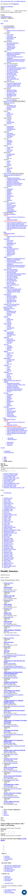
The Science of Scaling (12, 72)
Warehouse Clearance (12, 219)
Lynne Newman (9, 479)
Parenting (9, 155)
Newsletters (10, 438)
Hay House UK (8, 868)
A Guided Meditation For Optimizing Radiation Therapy (13, 701)
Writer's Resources (12, 439)
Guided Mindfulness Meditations (12, 630)
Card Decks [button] (7, 239)
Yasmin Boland (10, 207)
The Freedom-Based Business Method (16, 68)
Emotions (9, 190)
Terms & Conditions (9, 892)
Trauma (9, 163)
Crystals (9, 120)
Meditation (8, 539)
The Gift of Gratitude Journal (14, 83)
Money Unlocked (11, 77)
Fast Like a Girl (11, 45)
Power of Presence (8, 642)
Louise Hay (7, 857)
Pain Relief (8, 546)
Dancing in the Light (9, 595)
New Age (8, 542)
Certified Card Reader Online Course (16, 179)
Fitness (7, 520)
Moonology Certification (13, 182)
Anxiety (9, 161)
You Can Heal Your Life (13, 79)
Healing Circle (7, 613)
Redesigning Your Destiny (13, 178)
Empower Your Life (12, 99)
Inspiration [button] (6, 337)
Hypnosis (8, 528)
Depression (8, 510)
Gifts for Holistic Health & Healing (15, 224)
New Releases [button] (7, 294)
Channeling (10, 141)
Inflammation (10, 127)
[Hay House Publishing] (7, 6)
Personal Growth (11, 134)
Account (3, 447)
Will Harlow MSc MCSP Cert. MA (14, 487)
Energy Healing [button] (8, 323)
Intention (7, 534)
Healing (9, 194)
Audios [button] (5, 257)
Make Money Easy (11, 73)
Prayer (8, 169)
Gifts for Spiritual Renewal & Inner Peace (17, 225)
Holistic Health (10, 527)
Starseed (9, 143)
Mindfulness (9, 541)
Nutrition (8, 545)
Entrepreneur (10, 114)
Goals (7, 523)
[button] (2, 9)
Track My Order (9, 879)
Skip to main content (6, 1)
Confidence (8, 509)
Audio (5, 460)
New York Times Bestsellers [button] (11, 269)
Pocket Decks (10, 38)
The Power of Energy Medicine (14, 183)
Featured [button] (6, 235)
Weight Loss (8, 563)
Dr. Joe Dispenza (11, 203)
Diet (6, 512)
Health (8, 198)
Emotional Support (10, 514)
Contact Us (9, 445)
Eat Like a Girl (10, 76)
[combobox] (8, 11)
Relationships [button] (7, 358)
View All (9, 40)
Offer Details (8, 880)
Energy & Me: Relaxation (10, 767)
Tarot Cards (10, 36)
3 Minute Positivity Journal (13, 86)
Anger (7, 500)
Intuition (9, 191)
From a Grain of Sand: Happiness (13, 776)
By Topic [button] (6, 393)
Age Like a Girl (11, 92)
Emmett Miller (9, 480)
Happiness (8, 525)
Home (5, 457)
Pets (8, 157)
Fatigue (7, 518)
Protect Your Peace (11, 55)
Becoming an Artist (11, 94)
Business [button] (6, 316)
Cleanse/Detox (10, 126)
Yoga (7, 567)
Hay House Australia (10, 869)
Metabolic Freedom (11, 90)
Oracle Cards (10, 34)
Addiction (8, 498)
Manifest (9, 108)
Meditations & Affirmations (13, 54)
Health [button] (5, 330)
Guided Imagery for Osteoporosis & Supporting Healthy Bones (13, 672)
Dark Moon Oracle (11, 95)
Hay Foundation (9, 859)
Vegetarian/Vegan (11, 129)
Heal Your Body (11, 44)
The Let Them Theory (12, 65)
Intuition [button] (6, 351)
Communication (11, 154)
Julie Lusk (8, 482)
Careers (6, 860)
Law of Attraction (11, 107)
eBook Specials (10, 48)
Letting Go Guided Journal (13, 84)
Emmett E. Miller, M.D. (11, 477)
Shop (5, 458)
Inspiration (9, 200)
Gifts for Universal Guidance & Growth (16, 222)
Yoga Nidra (7, 650)
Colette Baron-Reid (11, 211)
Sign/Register (10, 442)
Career (8, 112)
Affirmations (10, 189)
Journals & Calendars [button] (9, 287)
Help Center (10, 443)
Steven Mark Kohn (10, 484)
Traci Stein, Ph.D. (10, 486)
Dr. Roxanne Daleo (10, 475)
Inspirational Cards (11, 37)
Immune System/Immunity (12, 530)
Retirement (8, 552)
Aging (7, 499)
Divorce (7, 513)
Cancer (7, 505)
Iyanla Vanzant (10, 209)
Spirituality (9, 193)
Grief (8, 162)
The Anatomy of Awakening (14, 69)
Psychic (7, 550)
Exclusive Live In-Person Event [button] (11, 304)
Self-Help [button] (6, 365)
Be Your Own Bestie (12, 70)
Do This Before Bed (12, 74)
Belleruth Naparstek (11, 473)
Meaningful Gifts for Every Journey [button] (12, 426)
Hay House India (9, 871)
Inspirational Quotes (10, 532)
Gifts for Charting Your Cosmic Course (16, 226)
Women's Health (10, 566)
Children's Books (11, 47)
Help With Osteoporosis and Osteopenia (14, 710)
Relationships (10, 196)
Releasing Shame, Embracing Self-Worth (14, 750)
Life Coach (8, 538)
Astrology (9, 140)
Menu (2, 23)
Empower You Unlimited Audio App (16, 52)
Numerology (8, 543)
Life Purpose (10, 133)
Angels (8, 148)
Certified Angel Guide (12, 180)
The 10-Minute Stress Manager (12, 690)
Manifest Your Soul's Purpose (14, 184)
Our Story (7, 856)
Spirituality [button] (6, 372)
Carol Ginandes (9, 476)
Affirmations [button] (7, 309)
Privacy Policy (8, 891)
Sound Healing (10, 122)
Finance (9, 115)
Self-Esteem (10, 136)
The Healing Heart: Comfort (11, 784)
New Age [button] (6, 344)
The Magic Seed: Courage (11, 758)
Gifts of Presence (8, 587)
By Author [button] (6, 407)
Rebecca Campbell (11, 205)
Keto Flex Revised (11, 66)
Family (7, 517)
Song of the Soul (8, 621)
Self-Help (8, 556)
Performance (8, 548)
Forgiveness (8, 521)
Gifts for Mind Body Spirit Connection (16, 228)
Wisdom (9, 170)
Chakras (9, 119)
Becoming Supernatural (12, 43)
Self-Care (8, 553)
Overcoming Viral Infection (11, 730)
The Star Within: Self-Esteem (11, 801)
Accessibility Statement (10, 889)
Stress (7, 560)
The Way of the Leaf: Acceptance (12, 793)
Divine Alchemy (8, 604)
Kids (7, 537)
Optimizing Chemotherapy (11, 682)
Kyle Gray (9, 204)
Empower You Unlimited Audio (12, 867)
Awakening (10, 168)
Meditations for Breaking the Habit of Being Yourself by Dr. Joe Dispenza (16, 60)
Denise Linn (10, 208)
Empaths (7, 516)
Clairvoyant (8, 506)
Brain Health (8, 503)
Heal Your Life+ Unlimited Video (13, 865)
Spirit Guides (9, 557)
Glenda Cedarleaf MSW (11, 483)
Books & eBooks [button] (8, 247)
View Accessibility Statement (18, 1)
